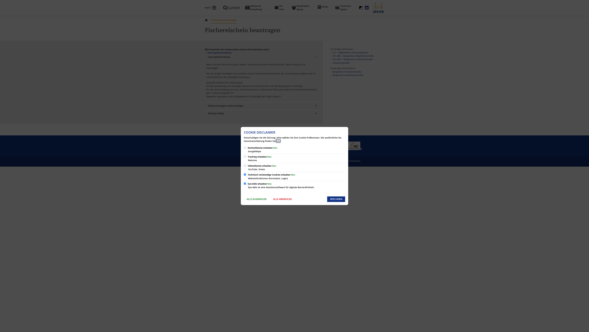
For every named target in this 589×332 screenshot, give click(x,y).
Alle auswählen (257, 199)
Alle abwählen (282, 199)
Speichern (336, 199)
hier (278, 141)
